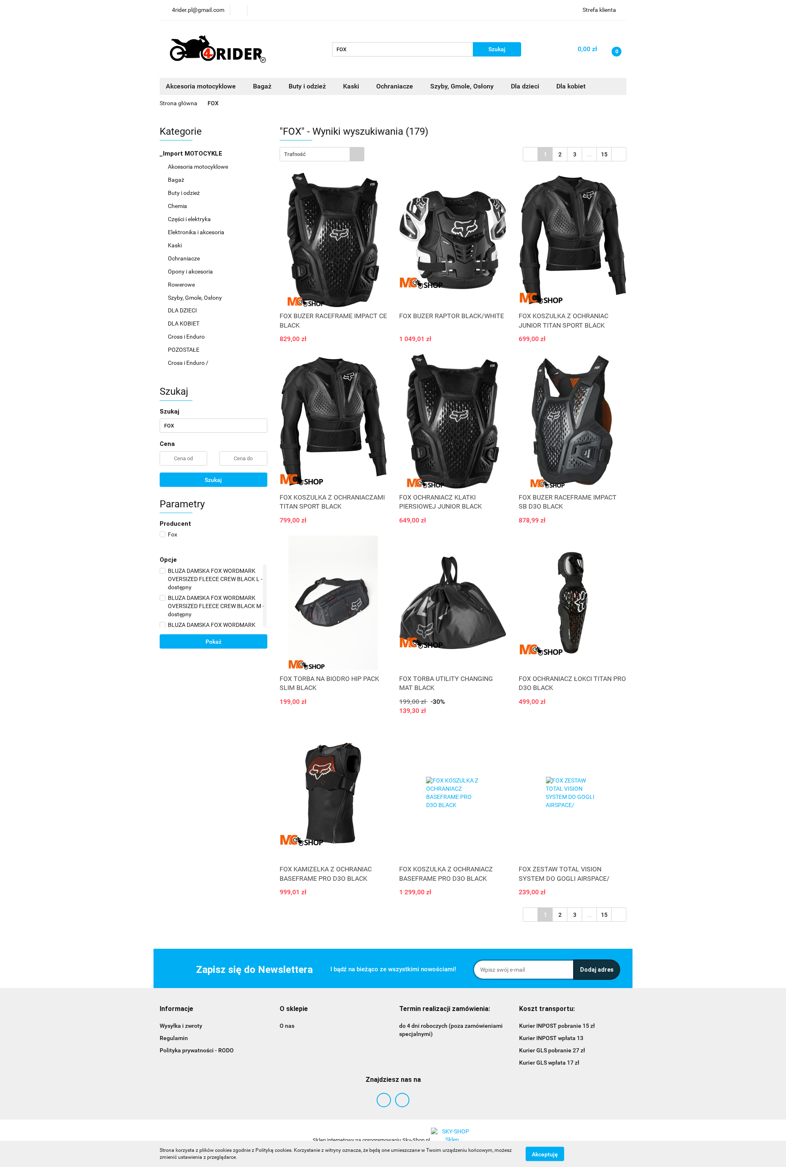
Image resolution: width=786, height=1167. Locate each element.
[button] (176, 1009)
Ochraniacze (184, 258)
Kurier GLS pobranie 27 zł (552, 1050)
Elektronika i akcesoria (197, 232)
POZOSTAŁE (184, 349)
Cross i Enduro (187, 336)
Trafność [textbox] (295, 154)
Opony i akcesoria (191, 271)
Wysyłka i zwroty (181, 1025)
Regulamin (174, 1038)
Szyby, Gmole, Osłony (195, 297)
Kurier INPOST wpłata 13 (551, 1038)
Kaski (175, 245)
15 (604, 154)
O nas (287, 1025)
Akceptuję (545, 1154)
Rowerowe (182, 284)
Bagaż (176, 179)
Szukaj (213, 480)
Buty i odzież (184, 193)
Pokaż (213, 641)
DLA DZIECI (183, 310)
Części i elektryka (190, 219)
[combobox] (322, 154)
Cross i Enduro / (188, 363)
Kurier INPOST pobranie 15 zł (557, 1025)
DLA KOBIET (184, 323)
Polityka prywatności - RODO (197, 1050)
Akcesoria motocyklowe (198, 166)
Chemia (178, 206)
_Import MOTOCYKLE (192, 153)
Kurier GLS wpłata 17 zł (549, 1062)
